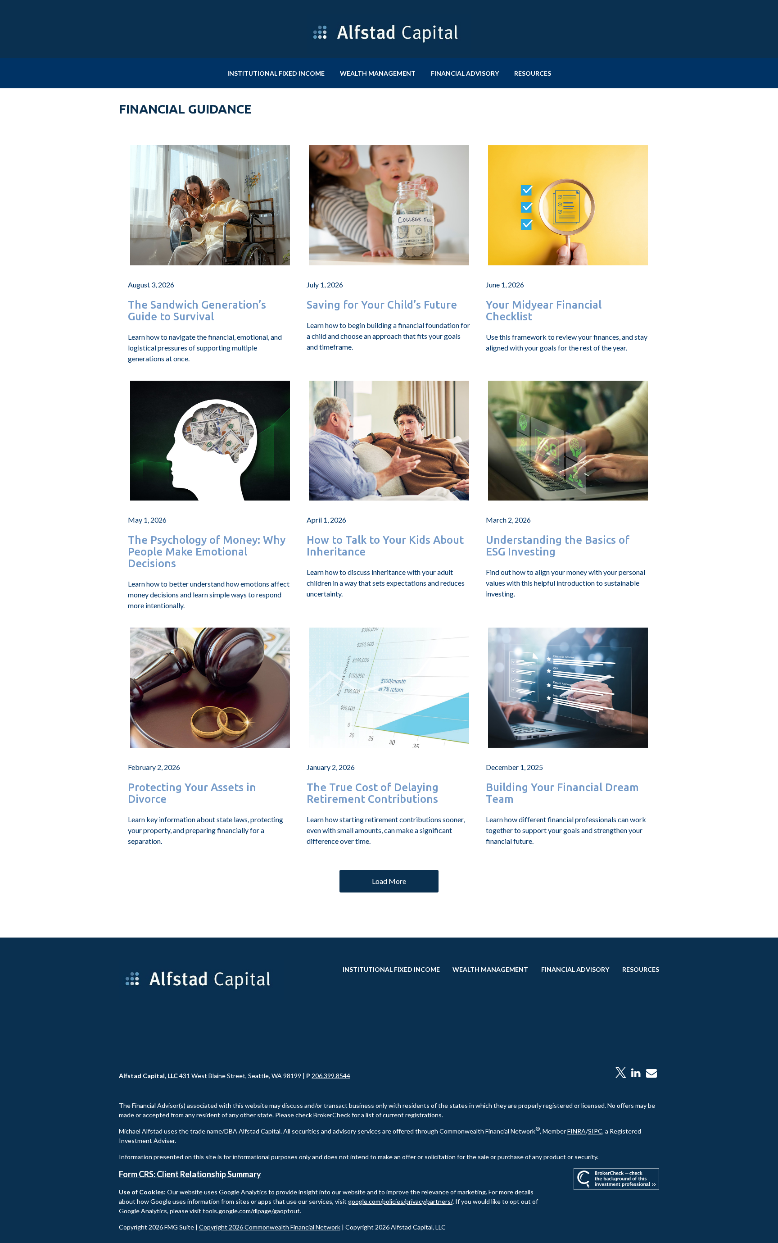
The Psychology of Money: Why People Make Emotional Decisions (206, 551)
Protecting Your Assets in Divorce (192, 793)
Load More (389, 881)
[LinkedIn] (636, 1073)
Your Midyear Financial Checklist (544, 311)
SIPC (595, 1131)
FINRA (576, 1131)
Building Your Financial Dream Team (562, 793)
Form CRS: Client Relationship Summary (190, 1174)
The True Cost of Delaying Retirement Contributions (373, 793)
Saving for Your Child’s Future (382, 305)
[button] (276, 73)
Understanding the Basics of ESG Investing (557, 546)
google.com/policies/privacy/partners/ (400, 1201)
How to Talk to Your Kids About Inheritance (385, 546)
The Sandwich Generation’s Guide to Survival (197, 311)
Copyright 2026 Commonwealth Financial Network (269, 1227)
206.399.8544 (331, 1075)
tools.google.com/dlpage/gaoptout (251, 1211)
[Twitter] (621, 1073)
